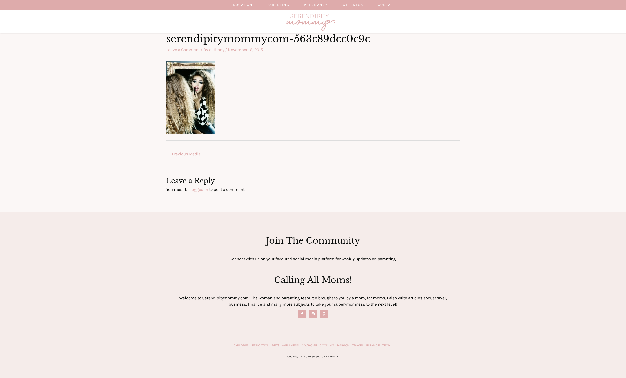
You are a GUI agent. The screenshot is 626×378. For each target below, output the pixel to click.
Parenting (278, 5)
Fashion (343, 345)
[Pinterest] (324, 314)
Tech (386, 345)
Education (242, 5)
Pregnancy (316, 5)
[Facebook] (302, 314)
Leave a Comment (183, 49)
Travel (358, 345)
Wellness (352, 5)
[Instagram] (313, 314)
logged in (199, 189)
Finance (373, 345)
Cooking (327, 345)
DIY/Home (309, 345)
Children (241, 345)
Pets (275, 345)
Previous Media (184, 153)
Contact (386, 5)
